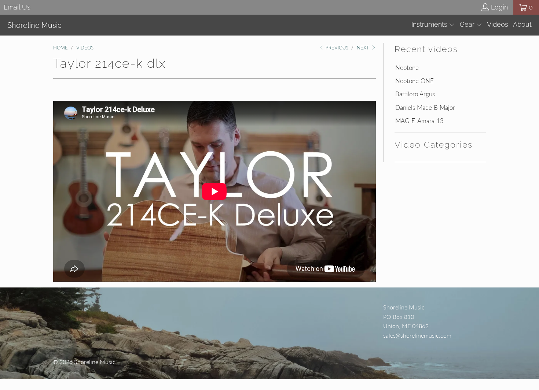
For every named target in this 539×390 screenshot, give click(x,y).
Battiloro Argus (415, 94)
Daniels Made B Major (425, 107)
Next (364, 48)
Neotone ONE (414, 81)
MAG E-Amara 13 (419, 121)
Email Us (17, 7)
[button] (433, 25)
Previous (336, 48)
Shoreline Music (94, 361)
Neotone (407, 67)
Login (499, 7)
